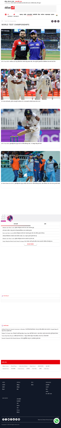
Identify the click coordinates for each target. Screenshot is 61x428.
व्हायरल (52, 15)
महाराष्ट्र (21, 15)
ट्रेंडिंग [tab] (45, 224)
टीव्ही (17, 389)
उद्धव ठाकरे (47, 366)
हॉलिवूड (18, 387)
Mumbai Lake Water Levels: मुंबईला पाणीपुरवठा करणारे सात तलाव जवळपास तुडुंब (18, 228)
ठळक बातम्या (5, 398)
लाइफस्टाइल (47, 15)
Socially (16, 16)
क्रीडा (39, 15)
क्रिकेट (32, 385)
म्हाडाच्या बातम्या (40, 366)
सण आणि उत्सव (49, 394)
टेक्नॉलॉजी (35, 15)
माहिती (3, 387)
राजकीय (3, 385)
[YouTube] (8, 419)
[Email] (19, 419)
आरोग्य (40, 368)
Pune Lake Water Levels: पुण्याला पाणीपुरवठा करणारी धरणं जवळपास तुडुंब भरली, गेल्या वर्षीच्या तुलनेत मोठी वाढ (23, 233)
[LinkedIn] (14, 419)
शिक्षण (3, 389)
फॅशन (47, 389)
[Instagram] (11, 419)
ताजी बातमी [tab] (16, 224)
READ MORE (30, 244)
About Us (40, 420)
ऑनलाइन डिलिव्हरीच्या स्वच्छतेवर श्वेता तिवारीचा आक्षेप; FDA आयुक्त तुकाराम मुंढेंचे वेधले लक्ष (20, 236)
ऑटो (17, 403)
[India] (57, 15)
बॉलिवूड (18, 385)
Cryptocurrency (21, 368)
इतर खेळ (28, 368)
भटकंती (47, 387)
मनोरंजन (42, 15)
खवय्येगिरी (47, 385)
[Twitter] (55, 21)
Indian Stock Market (23, 366)
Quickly (10, 16)
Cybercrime (46, 368)
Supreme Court (6, 368)
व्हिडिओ (18, 412)
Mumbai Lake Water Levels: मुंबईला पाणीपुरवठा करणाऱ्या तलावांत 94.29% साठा (18, 239)
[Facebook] (52, 21)
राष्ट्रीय (25, 15)
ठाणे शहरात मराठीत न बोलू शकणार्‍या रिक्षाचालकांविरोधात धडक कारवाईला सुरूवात (17, 230)
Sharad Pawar (14, 366)
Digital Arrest (32, 366)
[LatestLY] (10, 8)
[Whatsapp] (58, 21)
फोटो (17, 408)
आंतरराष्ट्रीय (29, 15)
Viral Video (34, 368)
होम (2, 21)
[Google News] (16, 419)
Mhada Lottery (6, 366)
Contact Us (51, 420)
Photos (18, 410)
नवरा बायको (13, 368)
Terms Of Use (46, 420)
